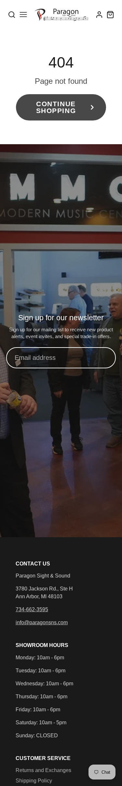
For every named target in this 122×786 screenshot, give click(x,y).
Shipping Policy (34, 780)
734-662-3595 (32, 609)
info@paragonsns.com (42, 622)
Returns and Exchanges (43, 770)
